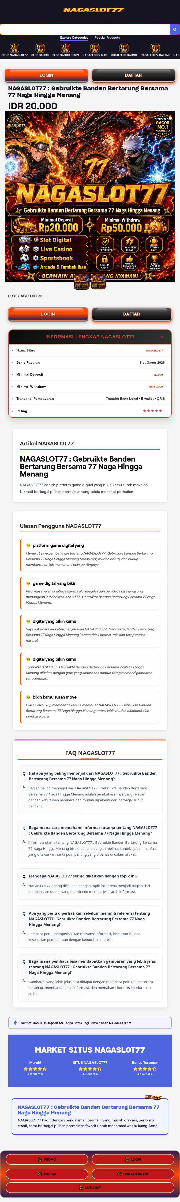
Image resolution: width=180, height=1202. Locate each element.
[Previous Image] (8, 197)
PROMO (50, 1159)
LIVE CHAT (93, 1186)
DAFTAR (133, 75)
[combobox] (85, 29)
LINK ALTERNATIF (136, 1172)
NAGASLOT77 (31, 485)
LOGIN (46, 75)
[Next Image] (171, 197)
